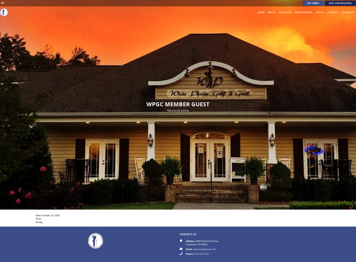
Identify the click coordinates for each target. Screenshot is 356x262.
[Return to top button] (351, 221)
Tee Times (313, 3)
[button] (272, 12)
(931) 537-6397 (201, 253)
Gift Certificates (340, 3)
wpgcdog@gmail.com (204, 249)
